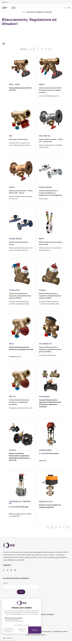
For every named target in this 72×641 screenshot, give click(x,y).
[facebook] (15, 570)
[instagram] (11, 570)
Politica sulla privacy (45, 631)
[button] (30, 49)
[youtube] (7, 570)
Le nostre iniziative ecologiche (43, 614)
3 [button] (41, 49)
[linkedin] (3, 570)
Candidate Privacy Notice (60, 631)
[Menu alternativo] (69, 8)
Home (24, 12)
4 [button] (45, 49)
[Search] (65, 8)
